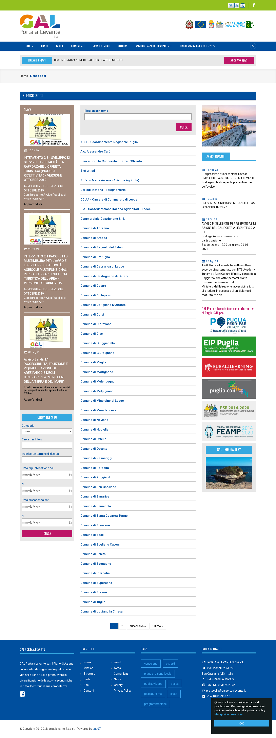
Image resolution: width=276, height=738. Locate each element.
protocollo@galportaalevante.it (226, 690)
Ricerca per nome (96, 110)
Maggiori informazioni (228, 714)
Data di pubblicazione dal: (38, 468)
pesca (175, 683)
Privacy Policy (122, 690)
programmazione (155, 704)
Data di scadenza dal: (35, 500)
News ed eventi (101, 46)
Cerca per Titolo (32, 439)
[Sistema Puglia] (229, 324)
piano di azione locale (158, 673)
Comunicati (78, 46)
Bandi (44, 46)
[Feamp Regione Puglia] (229, 431)
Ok (241, 723)
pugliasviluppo (153, 683)
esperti (170, 663)
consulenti (150, 663)
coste (173, 693)
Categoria (28, 425)
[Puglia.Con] (229, 388)
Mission (88, 668)
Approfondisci (33, 204)
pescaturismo (153, 693)
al (23, 484)
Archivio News (239, 60)
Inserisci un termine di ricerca (40, 453)
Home (24, 75)
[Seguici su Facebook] (253, 5)
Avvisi (59, 46)
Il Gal (27, 46)
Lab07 (97, 728)
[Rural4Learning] (229, 367)
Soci (86, 685)
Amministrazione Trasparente (154, 46)
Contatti (89, 690)
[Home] (40, 23)
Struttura (89, 673)
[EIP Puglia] (229, 346)
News (117, 679)
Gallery (123, 46)
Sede (87, 679)
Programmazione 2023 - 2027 (197, 46)
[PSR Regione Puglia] (229, 410)
